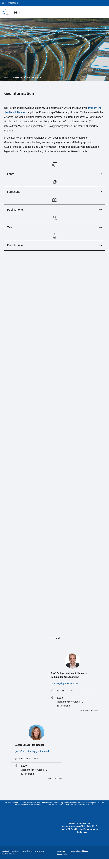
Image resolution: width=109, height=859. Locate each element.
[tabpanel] (54, 49)
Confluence (82, 832)
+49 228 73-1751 (28, 758)
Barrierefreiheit (63, 854)
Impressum (61, 851)
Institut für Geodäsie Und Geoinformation (79, 829)
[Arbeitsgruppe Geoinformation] (6, 12)
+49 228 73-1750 (64, 690)
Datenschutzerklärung (79, 851)
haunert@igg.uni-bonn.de (64, 683)
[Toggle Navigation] (103, 12)
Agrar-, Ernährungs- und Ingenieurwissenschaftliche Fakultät (78, 824)
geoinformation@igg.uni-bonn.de (32, 751)
